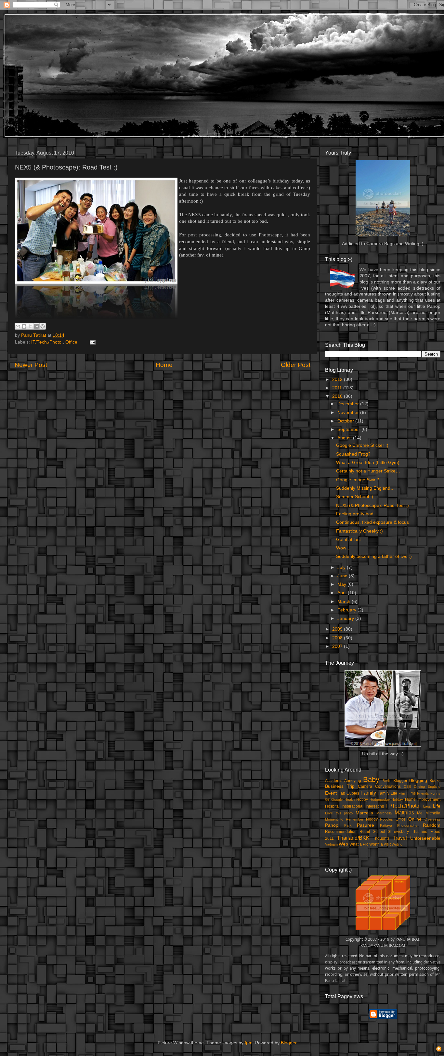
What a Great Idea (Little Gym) (367, 462)
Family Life (387, 793)
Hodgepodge (380, 799)
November (348, 412)
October (346, 421)
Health (350, 799)
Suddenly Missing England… (365, 488)
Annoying (352, 780)
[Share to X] (30, 326)
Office (71, 342)
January (346, 618)
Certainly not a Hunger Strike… (368, 471)
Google (337, 799)
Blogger (400, 780)
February (347, 610)
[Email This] (18, 326)
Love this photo (339, 813)
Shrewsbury (398, 831)
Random (431, 825)
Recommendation (341, 831)
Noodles (386, 819)
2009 (338, 629)
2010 (338, 396)
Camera (365, 786)
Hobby (362, 799)
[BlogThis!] (24, 326)
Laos (427, 806)
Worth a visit (380, 844)
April (342, 592)
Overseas (432, 819)
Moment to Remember (344, 819)
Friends (423, 793)
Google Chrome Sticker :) (362, 445)
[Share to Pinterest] (42, 326)
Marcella (364, 813)
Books (434, 780)
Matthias (404, 812)
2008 (338, 637)
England (434, 786)
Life (436, 806)
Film (401, 793)
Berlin (387, 781)
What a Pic (358, 844)
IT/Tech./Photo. (47, 342)
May (342, 584)
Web (343, 844)
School (379, 831)
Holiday (397, 799)
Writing (397, 844)
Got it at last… (350, 539)
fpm (249, 1042)
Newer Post (31, 364)
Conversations (388, 786)
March (344, 601)
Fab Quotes (348, 793)
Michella (432, 813)
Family (368, 793)
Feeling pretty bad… (357, 513)
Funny (435, 793)
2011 (337, 387)
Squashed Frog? (353, 454)
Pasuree (365, 825)
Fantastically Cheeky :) (359, 531)
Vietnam (331, 844)
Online (415, 819)
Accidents (333, 780)
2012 (338, 379)
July (342, 567)
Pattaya (386, 825)
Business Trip (340, 786)
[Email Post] (91, 342)
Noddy (372, 819)
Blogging (418, 780)
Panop (331, 825)
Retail (364, 831)
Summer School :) (354, 496)
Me (420, 813)
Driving (419, 786)
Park (348, 825)
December (348, 403)
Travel (400, 838)
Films (411, 793)
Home (164, 364)
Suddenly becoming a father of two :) (374, 556)
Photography (407, 825)
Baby (371, 779)
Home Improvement (422, 799)
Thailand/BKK (353, 838)
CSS (407, 786)
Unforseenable (425, 838)
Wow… (343, 548)
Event (331, 793)
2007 (338, 646)
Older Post (295, 364)
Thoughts (381, 838)
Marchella (384, 813)
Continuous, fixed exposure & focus (372, 522)
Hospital (332, 806)
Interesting (375, 806)
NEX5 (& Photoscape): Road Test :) (372, 505)
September (349, 429)
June (343, 575)
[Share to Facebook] (36, 326)
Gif (327, 799)
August (345, 437)
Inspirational (352, 806)
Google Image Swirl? (357, 479)
